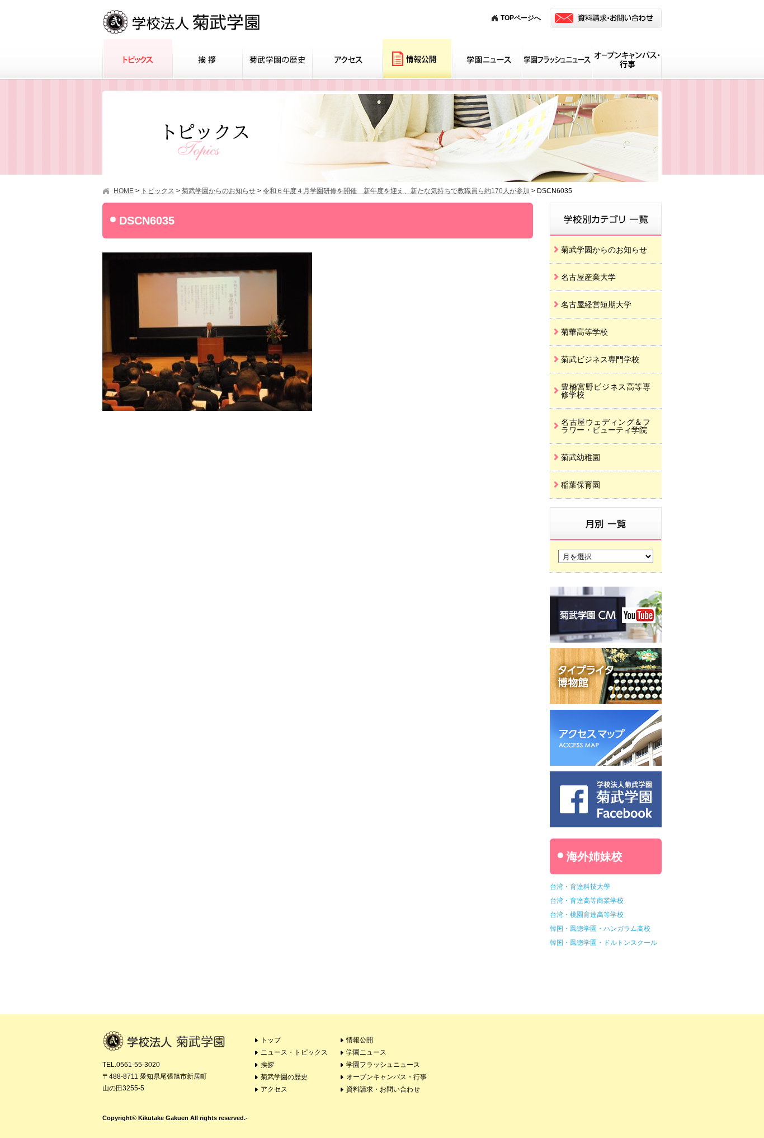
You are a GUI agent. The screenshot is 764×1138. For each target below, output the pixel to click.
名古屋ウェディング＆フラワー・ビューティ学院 (605, 426)
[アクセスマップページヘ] (606, 714)
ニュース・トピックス (294, 1052)
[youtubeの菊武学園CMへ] (606, 591)
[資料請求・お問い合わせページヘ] (606, 18)
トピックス (137, 59)
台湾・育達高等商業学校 (587, 901)
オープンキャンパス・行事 (627, 59)
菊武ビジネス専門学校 (600, 359)
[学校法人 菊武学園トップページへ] (182, 11)
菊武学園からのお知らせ (604, 249)
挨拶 (207, 59)
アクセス (347, 59)
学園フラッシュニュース (557, 59)
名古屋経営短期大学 (596, 304)
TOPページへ (521, 18)
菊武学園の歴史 (277, 59)
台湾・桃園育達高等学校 (587, 915)
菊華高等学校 (584, 331)
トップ (271, 1040)
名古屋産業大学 (588, 277)
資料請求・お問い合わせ (383, 1089)
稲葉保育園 (580, 484)
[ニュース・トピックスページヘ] (606, 206)
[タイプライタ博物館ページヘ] (606, 652)
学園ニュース (487, 59)
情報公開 (417, 59)
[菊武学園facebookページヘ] (606, 775)
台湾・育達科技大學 (580, 887)
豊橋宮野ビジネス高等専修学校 (605, 390)
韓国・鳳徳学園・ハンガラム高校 (600, 929)
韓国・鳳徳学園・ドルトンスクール (603, 943)
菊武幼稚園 (580, 457)
